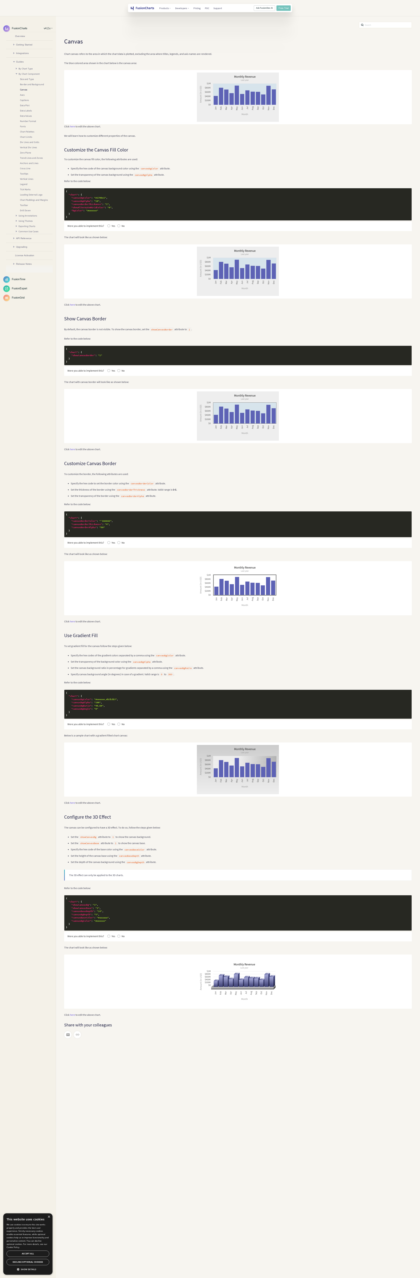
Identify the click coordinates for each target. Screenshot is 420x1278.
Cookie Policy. (13, 1247)
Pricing (197, 8)
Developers (181, 8)
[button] (28, 1269)
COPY (404, 191)
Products (164, 8)
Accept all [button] (28, 1253)
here (72, 126)
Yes (113, 225)
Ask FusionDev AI (264, 7)
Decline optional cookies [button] (28, 1262)
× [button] (49, 1217)
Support (217, 8)
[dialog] (27, 1244)
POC (207, 8)
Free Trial (284, 8)
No (123, 225)
